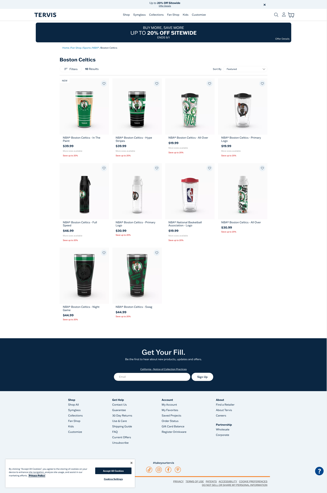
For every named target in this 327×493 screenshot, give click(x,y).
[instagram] (158, 470)
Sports (87, 47)
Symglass (139, 14)
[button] (202, 4)
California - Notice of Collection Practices (163, 369)
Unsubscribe (120, 443)
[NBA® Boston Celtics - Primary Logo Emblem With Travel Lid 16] (242, 106)
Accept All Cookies (113, 470)
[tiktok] (149, 470)
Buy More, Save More (163, 32)
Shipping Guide (122, 426)
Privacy (178, 481)
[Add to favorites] (104, 83)
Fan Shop (173, 14)
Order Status (170, 421)
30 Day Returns (122, 415)
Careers (221, 415)
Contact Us (119, 404)
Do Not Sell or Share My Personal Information (234, 485)
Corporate (222, 435)
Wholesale (222, 429)
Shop (126, 14)
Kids (185, 14)
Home (65, 47)
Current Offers (121, 437)
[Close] (131, 463)
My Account (169, 404)
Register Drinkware (174, 432)
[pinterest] (177, 470)
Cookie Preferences (253, 481)
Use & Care (119, 421)
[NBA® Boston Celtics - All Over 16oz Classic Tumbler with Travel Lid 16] (189, 106)
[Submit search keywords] (276, 14)
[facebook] (168, 470)
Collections (156, 14)
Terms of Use (195, 481)
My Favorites (170, 410)
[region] (70, 473)
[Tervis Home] (45, 15)
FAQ (115, 432)
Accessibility (228, 481)
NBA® (95, 47)
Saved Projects (171, 415)
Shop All (73, 404)
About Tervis (224, 410)
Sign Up (202, 377)
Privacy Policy (37, 475)
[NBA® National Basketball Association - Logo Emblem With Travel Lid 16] (189, 191)
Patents (211, 481)
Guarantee (119, 410)
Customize (199, 14)
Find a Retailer (225, 404)
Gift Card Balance (173, 426)
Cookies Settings (113, 479)
